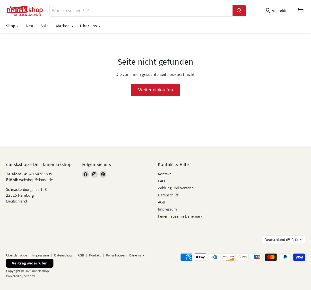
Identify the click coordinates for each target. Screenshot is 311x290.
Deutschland (281, 239)
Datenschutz (168, 195)
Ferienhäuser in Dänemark (180, 216)
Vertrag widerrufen (30, 263)
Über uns (89, 26)
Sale (45, 26)
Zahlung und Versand (176, 187)
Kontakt (164, 173)
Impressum (167, 209)
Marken (63, 26)
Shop (11, 26)
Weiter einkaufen (155, 90)
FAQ (161, 180)
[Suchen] (239, 10)
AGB (161, 202)
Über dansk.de (16, 255)
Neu (29, 26)
